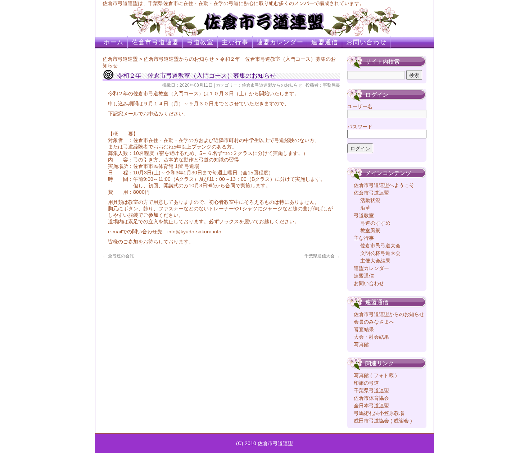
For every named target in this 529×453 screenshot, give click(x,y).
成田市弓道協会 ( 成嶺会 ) (383, 421)
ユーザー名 (359, 106)
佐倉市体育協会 (371, 398)
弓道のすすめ (375, 223)
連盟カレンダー (280, 42)
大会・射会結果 (371, 337)
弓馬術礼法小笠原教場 (379, 413)
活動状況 (370, 200)
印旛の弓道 (366, 383)
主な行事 (235, 42)
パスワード (359, 126)
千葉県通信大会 (322, 255)
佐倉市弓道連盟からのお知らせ (179, 59)
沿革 (365, 208)
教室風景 (370, 230)
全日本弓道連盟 (371, 405)
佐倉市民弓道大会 (380, 245)
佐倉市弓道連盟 (155, 42)
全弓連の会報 (118, 255)
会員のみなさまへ (374, 322)
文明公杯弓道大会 (380, 253)
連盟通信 (324, 42)
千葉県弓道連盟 (371, 390)
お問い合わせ (366, 42)
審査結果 (364, 329)
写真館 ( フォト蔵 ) (375, 375)
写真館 (361, 344)
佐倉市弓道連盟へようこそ (384, 185)
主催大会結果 (375, 261)
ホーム (114, 42)
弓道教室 (200, 42)
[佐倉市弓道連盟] (264, 18)
